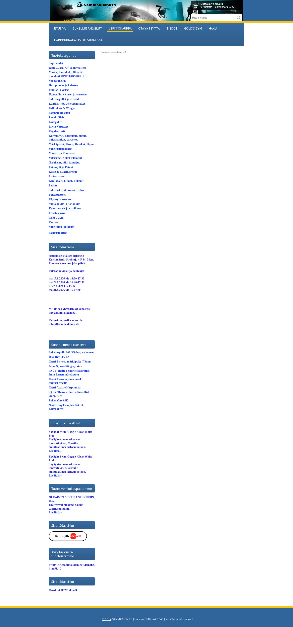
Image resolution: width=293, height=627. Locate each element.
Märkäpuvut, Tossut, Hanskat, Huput (72, 144)
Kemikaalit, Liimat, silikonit (66, 180)
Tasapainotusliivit (59, 112)
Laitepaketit (56, 122)
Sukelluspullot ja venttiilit (65, 99)
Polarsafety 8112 (59, 400)
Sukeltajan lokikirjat (61, 226)
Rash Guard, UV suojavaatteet (67, 67)
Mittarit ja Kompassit (62, 153)
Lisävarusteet (57, 176)
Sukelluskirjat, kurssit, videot (67, 190)
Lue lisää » (55, 450)
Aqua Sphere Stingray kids (65, 366)
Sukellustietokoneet (60, 148)
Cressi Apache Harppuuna (65, 387)
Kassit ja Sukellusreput (63, 171)
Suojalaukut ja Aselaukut (64, 203)
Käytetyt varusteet (60, 199)
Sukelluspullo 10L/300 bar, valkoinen (71, 352)
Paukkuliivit (56, 117)
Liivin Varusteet (58, 126)
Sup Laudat (56, 63)
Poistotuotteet (57, 194)
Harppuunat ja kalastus (63, 85)
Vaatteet (54, 222)
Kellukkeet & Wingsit (62, 108)
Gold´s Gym (56, 217)
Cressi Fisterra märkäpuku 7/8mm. (70, 361)
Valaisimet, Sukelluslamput (65, 158)
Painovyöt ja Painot (61, 167)
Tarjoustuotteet (58, 232)
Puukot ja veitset (59, 89)
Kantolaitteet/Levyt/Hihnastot (67, 103)
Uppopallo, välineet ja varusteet (68, 94)
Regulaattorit (57, 131)
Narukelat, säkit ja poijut (64, 162)
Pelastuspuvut (57, 213)
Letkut (53, 185)
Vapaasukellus (57, 80)
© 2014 (106, 619)
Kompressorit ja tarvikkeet (65, 208)
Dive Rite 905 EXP (60, 357)
